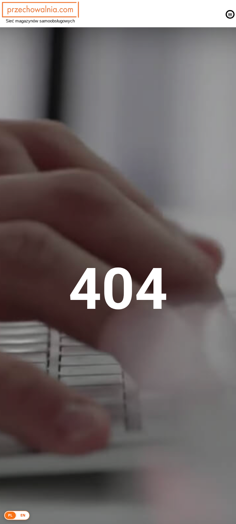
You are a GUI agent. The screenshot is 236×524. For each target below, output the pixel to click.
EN (23, 515)
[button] (230, 14)
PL (10, 515)
